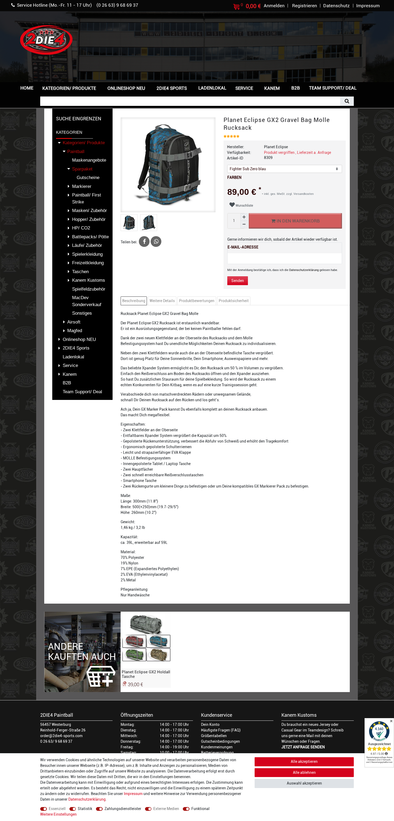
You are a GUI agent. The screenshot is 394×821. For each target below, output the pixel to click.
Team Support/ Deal (332, 88)
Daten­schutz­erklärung (87, 799)
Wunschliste (244, 205)
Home (26, 88)
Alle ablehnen (304, 772)
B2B (295, 88)
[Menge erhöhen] (244, 217)
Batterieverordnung (217, 753)
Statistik (85, 809)
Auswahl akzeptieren (304, 783)
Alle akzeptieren (304, 761)
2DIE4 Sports (172, 88)
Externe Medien (166, 809)
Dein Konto (210, 724)
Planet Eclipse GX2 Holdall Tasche (146, 674)
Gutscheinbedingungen (220, 741)
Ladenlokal (212, 88)
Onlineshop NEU (126, 88)
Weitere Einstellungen (58, 814)
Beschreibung (133, 301)
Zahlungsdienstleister (123, 809)
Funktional (200, 809)
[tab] (134, 300)
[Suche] (347, 101)
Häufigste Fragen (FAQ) (221, 730)
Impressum (133, 794)
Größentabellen (214, 736)
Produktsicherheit (234, 301)
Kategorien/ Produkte (69, 88)
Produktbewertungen (196, 301)
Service (244, 88)
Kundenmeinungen (217, 747)
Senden (237, 280)
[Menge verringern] (244, 224)
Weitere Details (162, 301)
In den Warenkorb (297, 221)
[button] (369, 87)
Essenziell (57, 809)
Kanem (272, 88)
